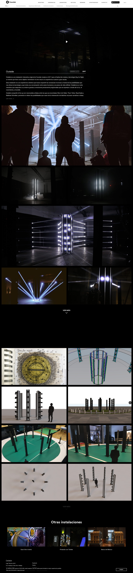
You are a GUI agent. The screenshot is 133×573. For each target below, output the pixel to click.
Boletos (116, 2)
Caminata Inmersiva (21, 5)
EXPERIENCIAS (51, 2)
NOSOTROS (41, 2)
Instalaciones (60, 5)
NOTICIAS (73, 2)
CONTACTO (104, 2)
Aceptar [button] (121, 569)
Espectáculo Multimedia (34, 5)
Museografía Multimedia (72, 5)
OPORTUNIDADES (93, 2)
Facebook (100, 82)
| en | (125, 2)
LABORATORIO (63, 2)
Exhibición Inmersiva (48, 5)
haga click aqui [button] (20, 570)
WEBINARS (82, 2)
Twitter (107, 82)
